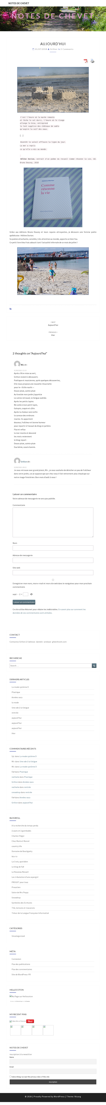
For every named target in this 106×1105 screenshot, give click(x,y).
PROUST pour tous (20, 882)
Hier (13, 733)
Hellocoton (27, 1001)
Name (12, 1057)
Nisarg (77, 1096)
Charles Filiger (18, 836)
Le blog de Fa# (18, 866)
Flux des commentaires (22, 969)
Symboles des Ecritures (22, 902)
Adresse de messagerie (23, 555)
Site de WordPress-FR (21, 974)
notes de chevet (18, 3)
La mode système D (20, 687)
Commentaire (19, 505)
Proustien (16, 887)
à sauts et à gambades (21, 830)
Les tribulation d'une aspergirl (25, 877)
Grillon (53, 49)
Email (12, 1067)
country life (17, 846)
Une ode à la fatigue (20, 707)
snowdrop (16, 792)
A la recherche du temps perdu (25, 825)
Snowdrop (16, 897)
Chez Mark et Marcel (20, 841)
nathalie (15, 777)
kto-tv (14, 856)
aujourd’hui (16, 718)
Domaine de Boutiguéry (22, 851)
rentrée (15, 712)
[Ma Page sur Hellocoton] (21, 997)
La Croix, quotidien (20, 861)
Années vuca (17, 697)
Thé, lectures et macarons (23, 908)
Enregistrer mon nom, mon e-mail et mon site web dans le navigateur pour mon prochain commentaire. (52, 585)
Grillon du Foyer (19, 1001)
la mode (15, 702)
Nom (15, 543)
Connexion (16, 959)
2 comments (67, 49)
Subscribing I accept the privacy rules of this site (30, 1077)
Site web (16, 567)
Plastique (16, 692)
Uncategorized (18, 936)
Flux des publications (21, 964)
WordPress (59, 1096)
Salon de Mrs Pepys (20, 892)
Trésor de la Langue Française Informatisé (30, 913)
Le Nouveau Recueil (20, 872)
